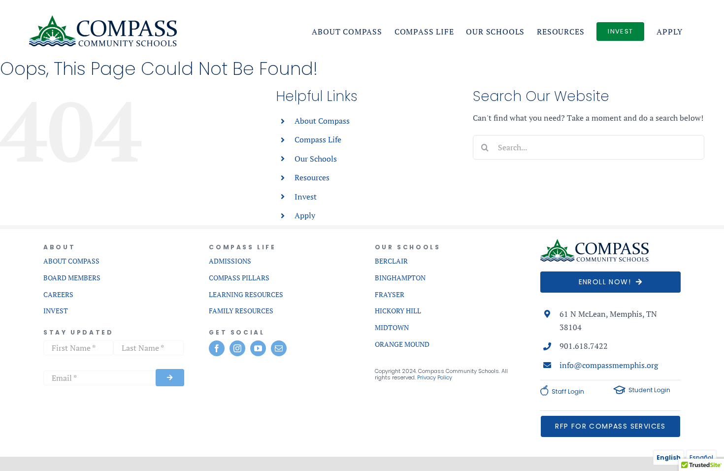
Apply (305, 215)
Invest (306, 196)
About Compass (322, 120)
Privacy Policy (434, 377)
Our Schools (316, 158)
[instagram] (237, 348)
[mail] (279, 348)
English (669, 457)
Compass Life (318, 139)
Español (701, 457)
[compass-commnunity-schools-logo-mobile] (594, 242)
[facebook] (217, 348)
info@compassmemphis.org (608, 365)
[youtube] (258, 348)
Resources (312, 177)
